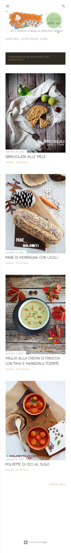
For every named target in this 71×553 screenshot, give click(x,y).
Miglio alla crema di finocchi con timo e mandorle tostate (33, 361)
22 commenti (22, 369)
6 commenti (22, 162)
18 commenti (22, 263)
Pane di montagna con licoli (32, 257)
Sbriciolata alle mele (26, 157)
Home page (12, 39)
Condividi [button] (9, 162)
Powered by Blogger (38, 542)
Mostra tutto (16, 60)
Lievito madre (29, 39)
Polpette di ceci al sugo (27, 464)
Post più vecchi (57, 484)
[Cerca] (63, 5)
